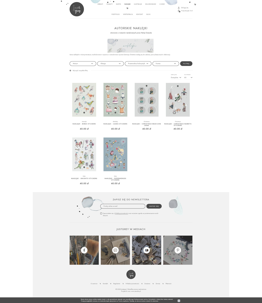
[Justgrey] (77, 9)
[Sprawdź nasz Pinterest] (177, 250)
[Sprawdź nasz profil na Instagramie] (115, 250)
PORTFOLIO (116, 14)
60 (185, 77)
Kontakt (139, 14)
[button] (83, 63)
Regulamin (116, 284)
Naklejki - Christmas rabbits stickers (177, 124)
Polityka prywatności (132, 284)
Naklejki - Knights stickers (84, 178)
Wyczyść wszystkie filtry (80, 71)
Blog (148, 14)
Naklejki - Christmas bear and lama (146, 124)
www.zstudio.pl (136, 291)
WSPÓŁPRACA (128, 14)
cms (129, 291)
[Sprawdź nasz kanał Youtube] (146, 250)
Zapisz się (154, 206)
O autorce (94, 284)
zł (185, 11)
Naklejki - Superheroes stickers (115, 179)
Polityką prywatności (121, 213)
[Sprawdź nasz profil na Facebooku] (84, 250)
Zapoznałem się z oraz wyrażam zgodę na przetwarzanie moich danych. (130, 214)
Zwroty (158, 284)
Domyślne (174, 77)
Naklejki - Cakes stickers (115, 124)
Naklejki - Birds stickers (84, 124)
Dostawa (147, 284)
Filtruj (186, 64)
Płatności (168, 284)
